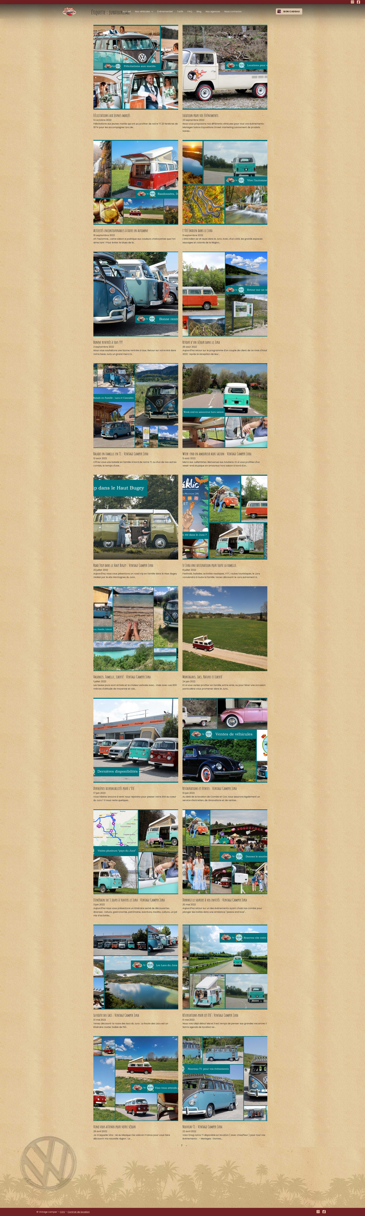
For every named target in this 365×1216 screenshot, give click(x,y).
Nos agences (213, 11)
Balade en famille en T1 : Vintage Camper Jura (120, 453)
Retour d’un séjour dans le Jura (201, 342)
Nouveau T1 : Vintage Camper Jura (202, 1126)
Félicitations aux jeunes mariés (111, 115)
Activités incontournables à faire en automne (120, 230)
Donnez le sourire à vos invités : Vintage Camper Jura (214, 899)
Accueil (126, 11)
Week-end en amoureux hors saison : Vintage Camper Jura (216, 453)
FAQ (189, 11)
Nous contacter (233, 11)
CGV (62, 1212)
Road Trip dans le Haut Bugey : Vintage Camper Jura (123, 565)
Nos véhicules (142, 11)
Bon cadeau (291, 11)
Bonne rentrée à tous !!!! (108, 342)
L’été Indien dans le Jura (197, 230)
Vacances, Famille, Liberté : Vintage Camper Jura (122, 676)
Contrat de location (79, 1212)
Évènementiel (165, 11)
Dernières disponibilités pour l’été (113, 788)
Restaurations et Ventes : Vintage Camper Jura (209, 788)
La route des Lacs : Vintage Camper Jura (116, 1015)
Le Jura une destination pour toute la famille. (209, 565)
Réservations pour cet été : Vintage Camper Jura (210, 1015)
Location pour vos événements (200, 115)
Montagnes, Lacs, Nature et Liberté (202, 676)
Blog (198, 11)
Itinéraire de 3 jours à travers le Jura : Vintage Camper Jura (129, 899)
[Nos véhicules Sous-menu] (152, 11)
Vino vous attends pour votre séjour (114, 1126)
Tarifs (180, 11)
